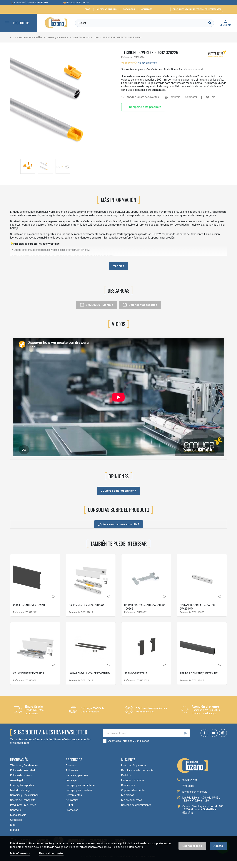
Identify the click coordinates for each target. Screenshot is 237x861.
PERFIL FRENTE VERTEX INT (29, 605)
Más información (34, 711)
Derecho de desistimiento (136, 805)
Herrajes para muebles (79, 790)
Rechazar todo (192, 846)
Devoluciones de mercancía (137, 770)
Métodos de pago (20, 790)
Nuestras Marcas (106, 9)
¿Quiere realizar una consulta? (118, 524)
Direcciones (128, 785)
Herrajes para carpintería (80, 785)
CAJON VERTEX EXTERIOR (28, 673)
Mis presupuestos (131, 800)
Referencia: (127, 57)
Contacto (146, 9)
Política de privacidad (22, 770)
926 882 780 (211, 710)
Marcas (14, 829)
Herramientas (74, 795)
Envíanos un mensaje (194, 791)
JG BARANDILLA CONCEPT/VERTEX (90, 673)
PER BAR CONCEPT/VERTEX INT (199, 673)
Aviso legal (16, 780)
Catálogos (129, 9)
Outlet (69, 805)
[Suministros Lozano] (56, 22)
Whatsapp (210, 713)
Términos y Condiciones (135, 740)
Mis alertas (127, 795)
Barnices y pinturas (77, 775)
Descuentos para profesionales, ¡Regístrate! (197, 9)
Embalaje (71, 780)
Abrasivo (71, 765)
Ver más (118, 266)
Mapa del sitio (18, 815)
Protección (72, 810)
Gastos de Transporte (22, 800)
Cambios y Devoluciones (24, 795)
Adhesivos (72, 770)
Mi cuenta (128, 759)
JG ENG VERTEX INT (135, 673)
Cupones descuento (133, 790)
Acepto (218, 846)
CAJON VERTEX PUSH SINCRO (86, 605)
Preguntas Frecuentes (23, 805)
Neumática (72, 800)
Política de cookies (21, 775)
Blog (87, 9)
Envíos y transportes (22, 785)
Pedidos (126, 775)
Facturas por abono (132, 780)
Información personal (133, 765)
